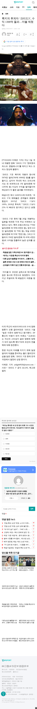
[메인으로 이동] (18, 2)
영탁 (6, 439)
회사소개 (4, 669)
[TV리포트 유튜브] (3, 667)
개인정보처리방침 (21, 669)
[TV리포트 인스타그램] (5, 667)
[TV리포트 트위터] (10, 667)
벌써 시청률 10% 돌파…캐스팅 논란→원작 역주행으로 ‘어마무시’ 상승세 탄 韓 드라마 (17, 538)
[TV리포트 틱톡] (8, 667)
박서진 (7, 454)
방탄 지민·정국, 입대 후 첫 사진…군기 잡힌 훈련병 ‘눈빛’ (18, 494)
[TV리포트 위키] (18, 667)
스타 (11, 7)
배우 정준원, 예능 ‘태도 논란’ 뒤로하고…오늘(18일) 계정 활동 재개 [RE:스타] (17, 542)
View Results (32, 461)
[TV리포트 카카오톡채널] (25, 667)
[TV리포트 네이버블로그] (28, 667)
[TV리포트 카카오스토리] (23, 667)
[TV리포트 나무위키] (20, 667)
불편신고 (15, 672)
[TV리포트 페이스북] (13, 667)
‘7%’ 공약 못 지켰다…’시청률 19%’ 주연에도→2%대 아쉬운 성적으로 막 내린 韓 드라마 (17, 545)
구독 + (11, 498)
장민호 (7, 449)
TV (23, 7)
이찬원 (7, 444)
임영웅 (7, 434)
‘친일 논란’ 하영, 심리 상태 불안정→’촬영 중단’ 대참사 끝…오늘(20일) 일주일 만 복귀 (17, 526)
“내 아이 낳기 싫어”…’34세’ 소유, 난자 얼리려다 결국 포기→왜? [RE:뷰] (17, 529)
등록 (32, 509)
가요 (18, 7)
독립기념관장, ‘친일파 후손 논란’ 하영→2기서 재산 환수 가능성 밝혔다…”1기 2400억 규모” (17, 548)
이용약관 (11, 669)
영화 (29, 7)
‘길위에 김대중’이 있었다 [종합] (16, 491)
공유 (33, 34)
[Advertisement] (18, 303)
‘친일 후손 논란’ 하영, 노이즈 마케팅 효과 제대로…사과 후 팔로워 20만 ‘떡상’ (17, 523)
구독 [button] (19, 34)
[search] (33, 2)
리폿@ (4, 7)
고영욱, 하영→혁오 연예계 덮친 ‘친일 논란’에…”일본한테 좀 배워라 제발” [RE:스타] (17, 532)
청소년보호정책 (6, 672)
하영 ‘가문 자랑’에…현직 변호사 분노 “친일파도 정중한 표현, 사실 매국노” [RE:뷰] (17, 535)
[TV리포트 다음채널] (15, 667)
